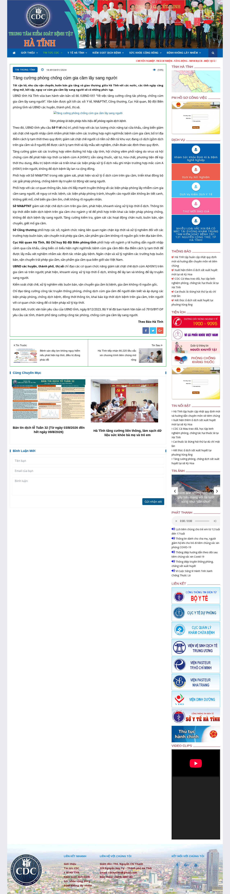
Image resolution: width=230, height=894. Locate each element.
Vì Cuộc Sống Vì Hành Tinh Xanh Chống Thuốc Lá (192, 573)
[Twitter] (153, 330)
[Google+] (160, 330)
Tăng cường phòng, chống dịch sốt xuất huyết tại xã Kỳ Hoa (195, 461)
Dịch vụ (178, 140)
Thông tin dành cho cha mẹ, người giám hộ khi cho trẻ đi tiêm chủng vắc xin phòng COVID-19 (195, 543)
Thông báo (181, 251)
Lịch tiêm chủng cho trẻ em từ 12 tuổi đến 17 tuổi (196, 531)
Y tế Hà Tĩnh (76, 52)
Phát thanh (182, 512)
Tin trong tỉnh (25, 69)
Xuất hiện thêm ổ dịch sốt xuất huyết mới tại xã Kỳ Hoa (194, 272)
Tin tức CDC (51, 52)
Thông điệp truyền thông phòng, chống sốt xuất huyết (192, 564)
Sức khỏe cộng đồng (143, 52)
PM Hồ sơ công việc (189, 97)
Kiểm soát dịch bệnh (107, 52)
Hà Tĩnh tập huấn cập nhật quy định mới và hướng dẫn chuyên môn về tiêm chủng (194, 261)
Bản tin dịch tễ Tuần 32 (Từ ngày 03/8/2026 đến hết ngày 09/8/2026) (49, 430)
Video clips (182, 746)
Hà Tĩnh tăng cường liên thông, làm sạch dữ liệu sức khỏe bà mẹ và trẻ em (127, 433)
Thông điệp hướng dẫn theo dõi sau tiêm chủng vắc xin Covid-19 (195, 554)
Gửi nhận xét (153, 502)
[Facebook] (145, 330)
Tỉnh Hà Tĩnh (182, 67)
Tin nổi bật (181, 406)
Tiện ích (178, 312)
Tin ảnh (178, 471)
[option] (48, 406)
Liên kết (179, 583)
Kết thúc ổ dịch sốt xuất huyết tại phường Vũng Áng (192, 302)
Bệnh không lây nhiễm (182, 52)
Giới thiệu (28, 52)
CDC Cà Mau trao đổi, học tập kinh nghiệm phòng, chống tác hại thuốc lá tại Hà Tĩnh (195, 283)
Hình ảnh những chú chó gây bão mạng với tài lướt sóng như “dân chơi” (195, 497)
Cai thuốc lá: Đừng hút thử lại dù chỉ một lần (194, 294)
